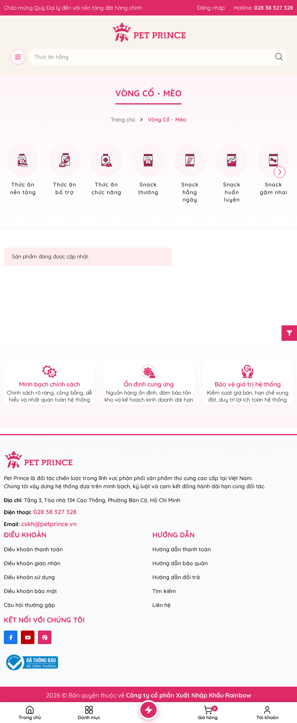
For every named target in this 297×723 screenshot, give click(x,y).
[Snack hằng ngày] (190, 175)
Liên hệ (161, 605)
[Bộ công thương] (31, 661)
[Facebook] (10, 637)
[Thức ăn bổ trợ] (65, 171)
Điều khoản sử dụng (29, 577)
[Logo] (148, 32)
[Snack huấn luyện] (232, 175)
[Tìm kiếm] (279, 57)
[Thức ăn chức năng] (106, 171)
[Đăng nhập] (211, 7)
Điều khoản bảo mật (30, 591)
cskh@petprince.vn (49, 524)
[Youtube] (27, 637)
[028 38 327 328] (263, 7)
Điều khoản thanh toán (33, 549)
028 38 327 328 (55, 512)
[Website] (44, 637)
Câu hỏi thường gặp (29, 605)
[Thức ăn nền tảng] (23, 171)
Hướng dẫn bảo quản (180, 563)
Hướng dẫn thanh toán (181, 549)
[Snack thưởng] (148, 171)
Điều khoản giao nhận (32, 563)
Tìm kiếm (164, 591)
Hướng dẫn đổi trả (176, 577)
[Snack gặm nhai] (273, 171)
